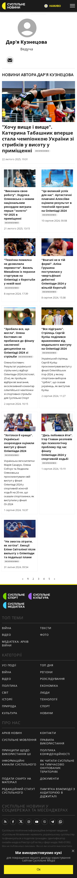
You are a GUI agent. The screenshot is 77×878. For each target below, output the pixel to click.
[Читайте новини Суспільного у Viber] (44, 822)
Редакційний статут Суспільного (18, 791)
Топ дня (46, 665)
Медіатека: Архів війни (15, 643)
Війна (6, 628)
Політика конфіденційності (55, 752)
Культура (9, 713)
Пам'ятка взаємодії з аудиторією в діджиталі (57, 792)
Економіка (49, 686)
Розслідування (52, 679)
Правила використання (52, 741)
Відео (6, 635)
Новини (46, 713)
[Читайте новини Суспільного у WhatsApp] (60, 822)
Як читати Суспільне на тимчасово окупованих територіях (57, 766)
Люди (45, 692)
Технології (48, 699)
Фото (44, 635)
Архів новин (12, 733)
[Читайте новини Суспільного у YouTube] (37, 822)
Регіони (46, 672)
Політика (9, 686)
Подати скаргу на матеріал (16, 780)
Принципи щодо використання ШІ (16, 752)
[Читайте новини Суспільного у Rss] (5, 822)
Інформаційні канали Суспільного (19, 762)
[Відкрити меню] (73, 5)
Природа (9, 706)
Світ (5, 692)
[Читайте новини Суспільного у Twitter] (21, 822)
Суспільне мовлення (19, 740)
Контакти (48, 733)
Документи (49, 778)
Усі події (9, 665)
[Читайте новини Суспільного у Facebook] (13, 822)
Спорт (45, 706)
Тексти (45, 628)
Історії (7, 699)
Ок (38, 869)
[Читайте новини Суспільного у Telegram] (52, 822)
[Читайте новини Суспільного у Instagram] (29, 822)
